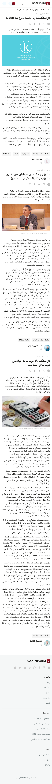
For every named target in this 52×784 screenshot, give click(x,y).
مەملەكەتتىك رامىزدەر (42, 729)
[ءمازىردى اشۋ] (4, 3)
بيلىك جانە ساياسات (41, 153)
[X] (29, 24)
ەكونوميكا (25, 153)
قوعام (16, 153)
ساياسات (47, 688)
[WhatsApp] (44, 24)
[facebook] (39, 667)
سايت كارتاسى (44, 755)
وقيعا (32, 10)
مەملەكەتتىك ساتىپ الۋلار (40, 739)
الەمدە (48, 703)
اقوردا (19, 10)
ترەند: (48, 10)
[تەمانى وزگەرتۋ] (11, 4)
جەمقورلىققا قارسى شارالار (41, 734)
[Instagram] (48, 24)
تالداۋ (48, 693)
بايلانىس (47, 760)
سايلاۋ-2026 (24, 340)
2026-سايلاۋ (39, 10)
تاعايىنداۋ (26, 10)
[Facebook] (34, 24)
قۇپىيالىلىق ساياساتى (42, 724)
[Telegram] (39, 24)
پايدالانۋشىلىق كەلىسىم (41, 719)
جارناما (47, 765)
